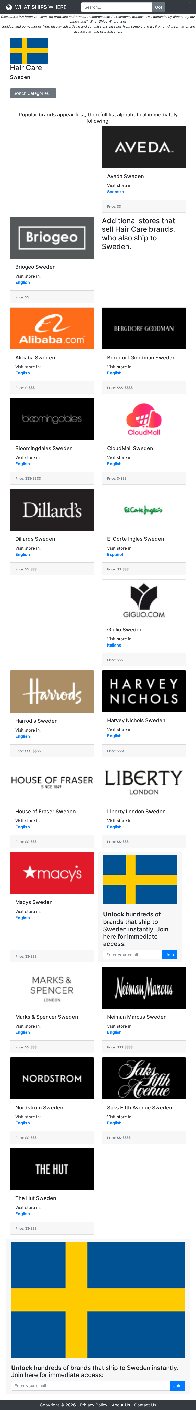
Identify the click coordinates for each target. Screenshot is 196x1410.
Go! (158, 7)
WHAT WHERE (39, 7)
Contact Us (145, 1404)
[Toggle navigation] (183, 7)
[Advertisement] (121, 74)
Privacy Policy (93, 1404)
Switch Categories (31, 93)
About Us (121, 1404)
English (22, 282)
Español (115, 554)
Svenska (115, 191)
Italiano (114, 645)
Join (170, 954)
